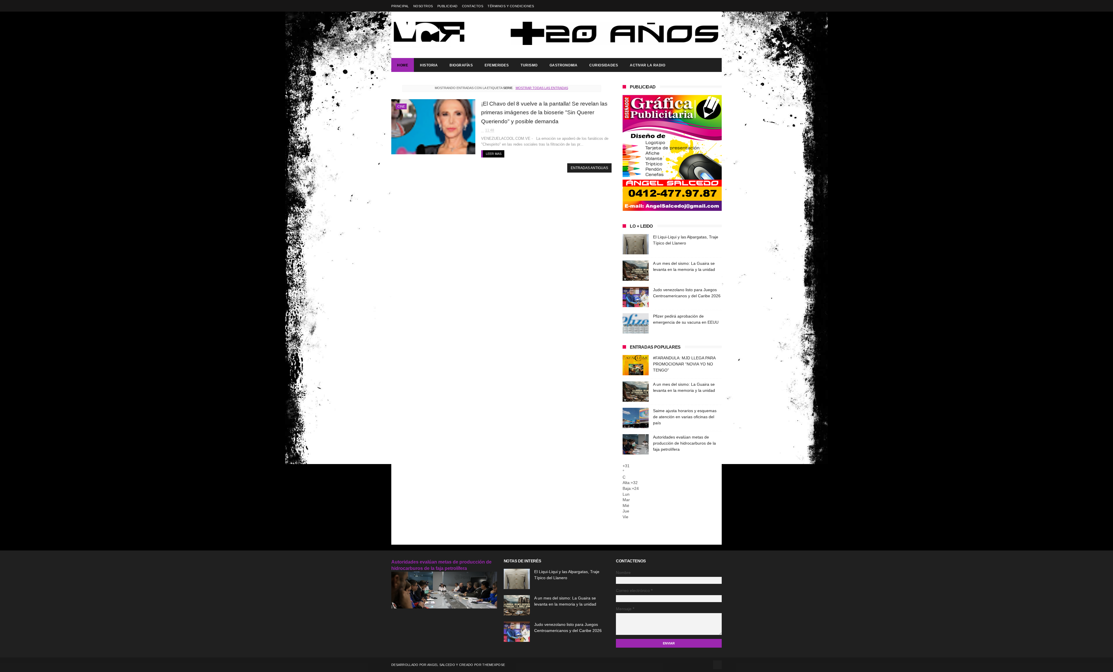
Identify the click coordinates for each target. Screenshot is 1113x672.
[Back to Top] (717, 664)
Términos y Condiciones (511, 6)
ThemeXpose (493, 664)
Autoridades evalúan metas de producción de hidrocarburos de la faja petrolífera (684, 443)
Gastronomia (564, 65)
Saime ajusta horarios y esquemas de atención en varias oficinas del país (684, 416)
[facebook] (718, 6)
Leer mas (493, 153)
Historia (429, 65)
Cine (401, 106)
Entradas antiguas (589, 168)
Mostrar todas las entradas (542, 88)
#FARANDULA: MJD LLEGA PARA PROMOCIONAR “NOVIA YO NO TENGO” (684, 364)
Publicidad (447, 6)
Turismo (529, 65)
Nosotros (423, 6)
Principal (400, 6)
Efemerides (497, 65)
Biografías (461, 65)
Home (402, 65)
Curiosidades (603, 65)
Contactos (472, 6)
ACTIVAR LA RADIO (647, 65)
